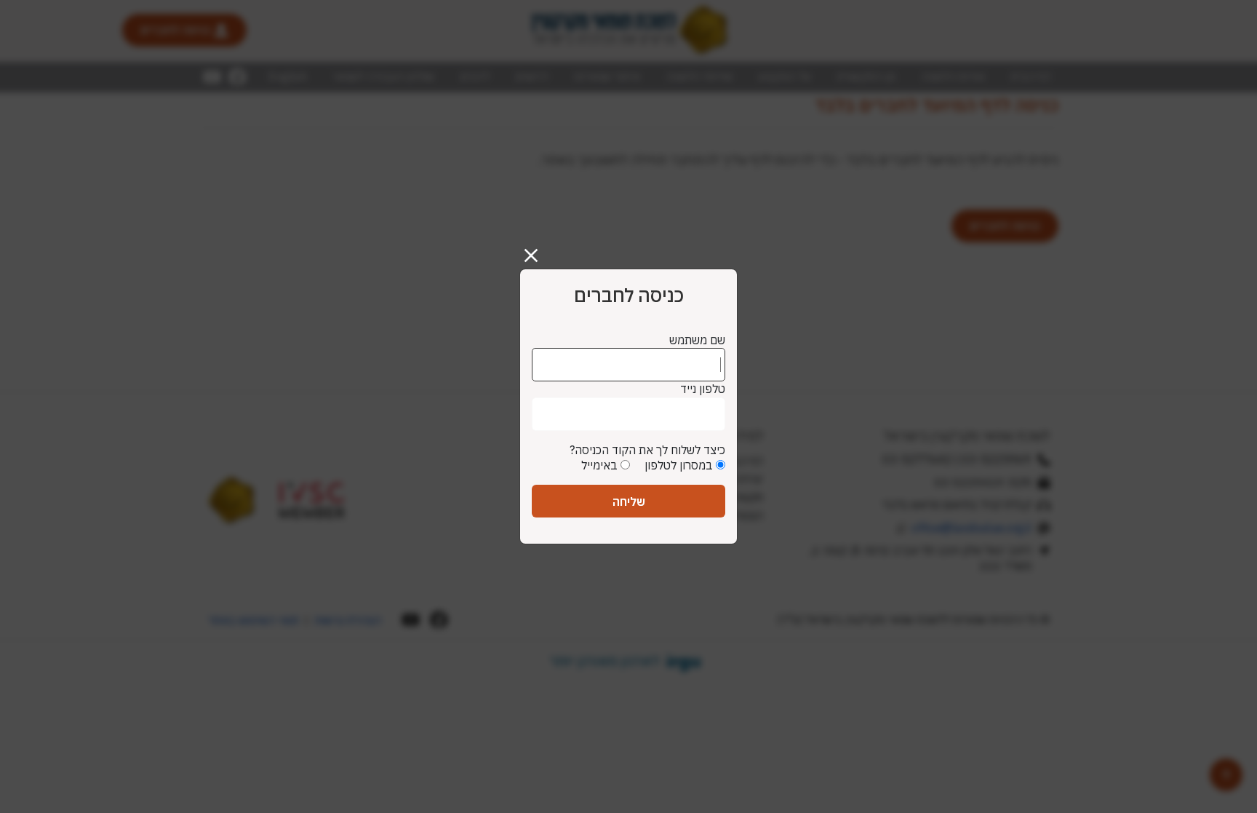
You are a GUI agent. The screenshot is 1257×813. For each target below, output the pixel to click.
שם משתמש (697, 340)
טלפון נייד (702, 388)
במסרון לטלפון (679, 465)
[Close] (536, 249)
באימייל (599, 465)
